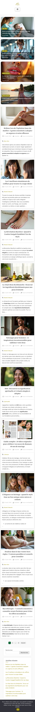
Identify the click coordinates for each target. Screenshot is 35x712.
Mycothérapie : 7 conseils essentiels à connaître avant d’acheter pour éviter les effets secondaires (17, 611)
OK (18, 709)
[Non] (33, 706)
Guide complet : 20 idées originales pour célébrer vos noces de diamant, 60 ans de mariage (17, 444)
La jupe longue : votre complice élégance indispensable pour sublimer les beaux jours (16, 99)
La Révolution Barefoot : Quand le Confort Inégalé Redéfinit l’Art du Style (17, 234)
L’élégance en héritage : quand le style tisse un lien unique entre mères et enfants (17, 497)
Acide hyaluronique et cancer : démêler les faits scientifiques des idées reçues (14, 54)
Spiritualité (7, 401)
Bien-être (5, 28)
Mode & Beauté (6, 73)
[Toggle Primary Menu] (17, 9)
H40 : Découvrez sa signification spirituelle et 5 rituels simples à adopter (17, 391)
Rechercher (9, 650)
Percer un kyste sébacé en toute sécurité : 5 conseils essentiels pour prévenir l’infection (16, 32)
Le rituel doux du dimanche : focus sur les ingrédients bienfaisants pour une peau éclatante (17, 287)
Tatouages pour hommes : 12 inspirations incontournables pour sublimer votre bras (17, 340)
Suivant (23, 643)
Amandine (16, 136)
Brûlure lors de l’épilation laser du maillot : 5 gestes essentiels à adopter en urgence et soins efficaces (17, 130)
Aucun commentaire (28, 136)
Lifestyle (6, 454)
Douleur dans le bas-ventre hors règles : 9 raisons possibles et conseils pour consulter (18, 554)
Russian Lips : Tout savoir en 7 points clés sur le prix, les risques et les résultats (16, 77)
